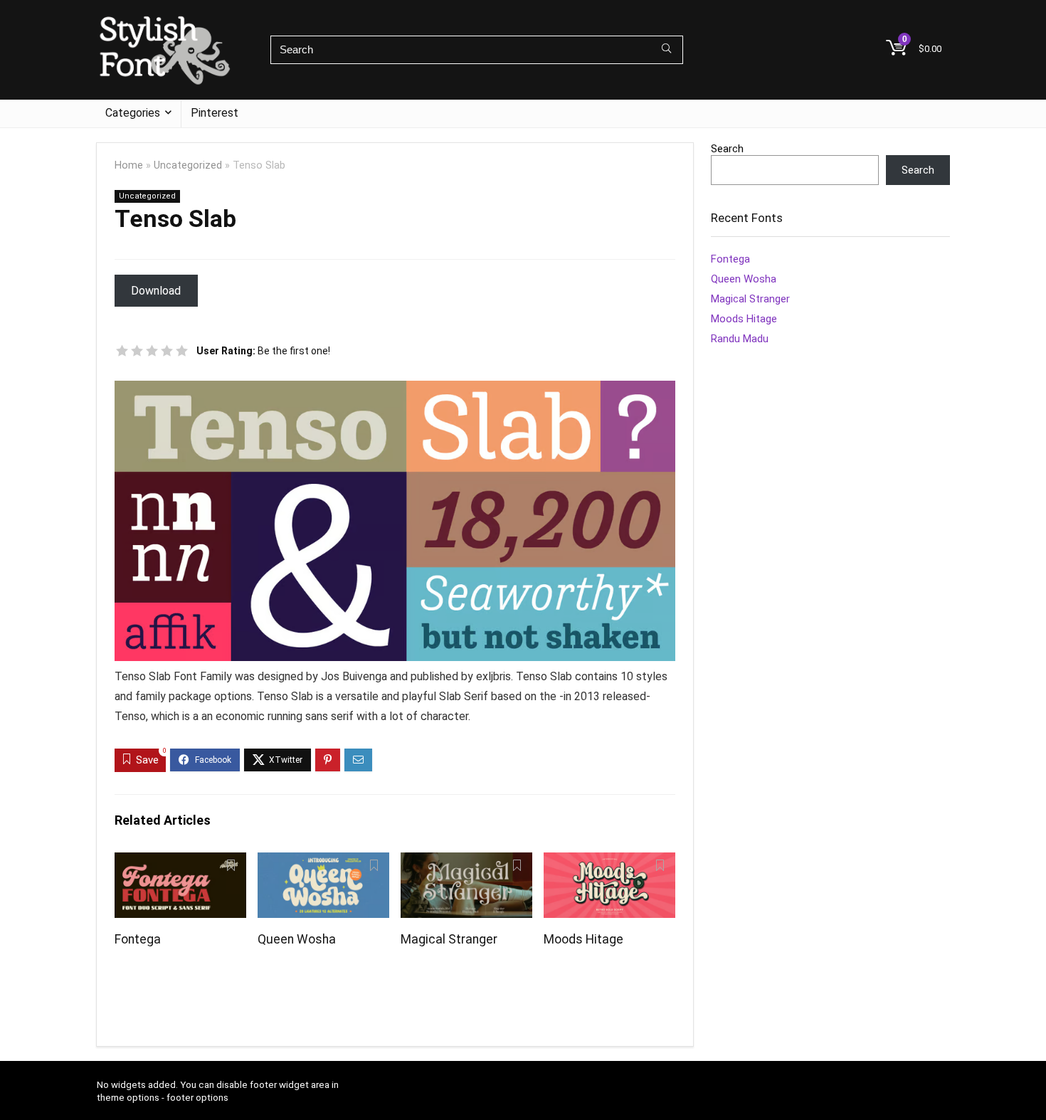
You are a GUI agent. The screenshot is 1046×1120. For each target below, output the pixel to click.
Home (129, 165)
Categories (132, 113)
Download (156, 290)
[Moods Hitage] (609, 862)
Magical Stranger (449, 939)
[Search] (666, 49)
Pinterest (214, 113)
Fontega (138, 939)
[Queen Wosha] (323, 862)
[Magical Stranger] (466, 862)
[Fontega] (180, 862)
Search (727, 148)
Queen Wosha (297, 939)
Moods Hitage (583, 939)
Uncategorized (188, 165)
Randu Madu (739, 338)
